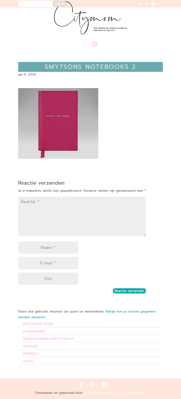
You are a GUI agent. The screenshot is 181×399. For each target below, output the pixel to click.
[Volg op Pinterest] (149, 7)
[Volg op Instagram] (156, 7)
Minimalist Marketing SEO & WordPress (115, 392)
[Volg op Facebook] (142, 7)
